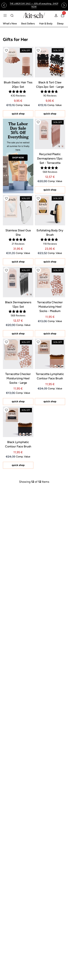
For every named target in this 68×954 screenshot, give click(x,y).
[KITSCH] (34, 15)
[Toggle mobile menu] (5, 15)
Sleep (60, 23)
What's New (10, 23)
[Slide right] (64, 5)
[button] (6, 50)
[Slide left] (4, 5)
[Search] (12, 15)
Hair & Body (46, 23)
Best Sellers (28, 23)
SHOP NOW (18, 157)
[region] (34, 5)
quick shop (18, 113)
